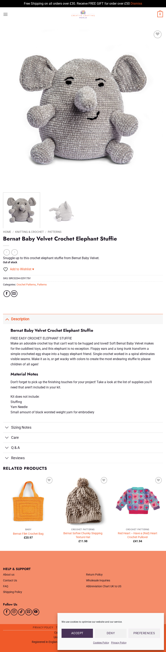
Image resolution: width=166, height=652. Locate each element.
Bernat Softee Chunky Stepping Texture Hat (82, 535)
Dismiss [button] (136, 3)
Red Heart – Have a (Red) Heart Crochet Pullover (137, 535)
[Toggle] (7, 319)
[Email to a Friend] (14, 293)
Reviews (18, 458)
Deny (111, 633)
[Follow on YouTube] (36, 612)
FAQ (5, 586)
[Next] (154, 109)
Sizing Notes (21, 427)
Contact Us (10, 580)
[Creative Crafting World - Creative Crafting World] (83, 14)
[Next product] (6, 252)
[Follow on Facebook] (6, 612)
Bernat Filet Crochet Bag (28, 533)
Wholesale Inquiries (98, 580)
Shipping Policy (12, 592)
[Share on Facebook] (6, 293)
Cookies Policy (101, 642)
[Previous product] (14, 252)
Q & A (15, 448)
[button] (5, 14)
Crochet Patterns (26, 284)
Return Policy (94, 574)
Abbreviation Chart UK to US (103, 586)
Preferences (144, 633)
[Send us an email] (28, 612)
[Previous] (11, 109)
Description (20, 319)
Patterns (54, 231)
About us (8, 574)
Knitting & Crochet (29, 231)
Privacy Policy (119, 642)
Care (15, 438)
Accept (77, 633)
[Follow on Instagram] (14, 612)
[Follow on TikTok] (21, 612)
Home (7, 231)
